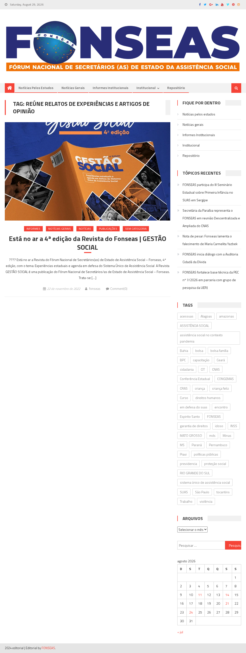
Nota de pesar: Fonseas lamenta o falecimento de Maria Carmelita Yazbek (210, 240)
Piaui (183, 454)
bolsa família (219, 350)
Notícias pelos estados (35, 87)
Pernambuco (218, 444)
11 (200, 594)
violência (206, 501)
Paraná (197, 444)
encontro (221, 407)
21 (227, 603)
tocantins (223, 492)
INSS (233, 425)
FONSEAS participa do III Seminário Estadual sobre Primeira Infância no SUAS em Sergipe (208, 192)
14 (227, 594)
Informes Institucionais (110, 87)
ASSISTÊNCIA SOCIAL (194, 325)
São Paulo (202, 492)
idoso (219, 425)
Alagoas (206, 316)
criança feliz (220, 388)
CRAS (184, 388)
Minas (227, 435)
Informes (33, 228)
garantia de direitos (194, 425)
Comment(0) (118, 288)
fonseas (94, 288)
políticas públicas (206, 454)
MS (182, 444)
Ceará (221, 359)
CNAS (216, 369)
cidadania (187, 369)
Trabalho (186, 501)
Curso (184, 397)
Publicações (108, 228)
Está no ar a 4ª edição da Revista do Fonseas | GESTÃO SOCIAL (87, 243)
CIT (203, 369)
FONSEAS (214, 416)
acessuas (186, 316)
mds (212, 435)
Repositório (176, 87)
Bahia (184, 350)
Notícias (85, 228)
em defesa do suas (193, 407)
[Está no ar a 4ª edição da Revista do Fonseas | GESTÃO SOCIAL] (87, 171)
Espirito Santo (190, 416)
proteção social (215, 463)
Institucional (146, 87)
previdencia (188, 463)
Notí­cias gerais (73, 87)
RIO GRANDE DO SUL (195, 472)
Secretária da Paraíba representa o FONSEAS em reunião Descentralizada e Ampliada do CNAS (211, 218)
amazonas (226, 316)
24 (191, 612)
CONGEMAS (225, 378)
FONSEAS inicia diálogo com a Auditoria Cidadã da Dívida (210, 258)
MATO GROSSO (191, 435)
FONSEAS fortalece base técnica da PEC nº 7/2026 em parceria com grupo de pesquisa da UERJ (211, 280)
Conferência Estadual (195, 378)
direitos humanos (208, 397)
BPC (183, 359)
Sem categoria (136, 228)
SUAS (184, 492)
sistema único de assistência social (205, 482)
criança (200, 388)
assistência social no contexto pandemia (201, 337)
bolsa (199, 350)
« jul (180, 631)
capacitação (201, 359)
